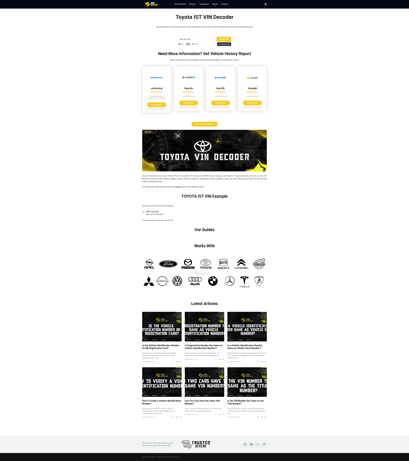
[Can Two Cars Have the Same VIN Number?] (204, 382)
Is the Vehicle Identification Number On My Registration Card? (160, 347)
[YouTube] (251, 444)
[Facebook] (245, 444)
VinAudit (252, 88)
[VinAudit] (252, 83)
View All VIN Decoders (204, 124)
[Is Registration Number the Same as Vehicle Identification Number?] (204, 326)
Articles (146, 340)
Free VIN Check (180, 4)
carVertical (156, 88)
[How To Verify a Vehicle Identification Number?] (162, 382)
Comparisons (204, 4)
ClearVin (188, 88)
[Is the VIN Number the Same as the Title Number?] (247, 382)
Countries (224, 4)
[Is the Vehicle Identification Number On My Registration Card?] (162, 326)
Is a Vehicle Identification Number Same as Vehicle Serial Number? (245, 347)
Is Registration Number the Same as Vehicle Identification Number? (203, 347)
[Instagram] (257, 444)
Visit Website (156, 105)
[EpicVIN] (220, 83)
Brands (215, 4)
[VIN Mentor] (151, 3)
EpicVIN (220, 88)
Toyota (177, 187)
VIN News (155, 340)
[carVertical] (156, 83)
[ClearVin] (188, 83)
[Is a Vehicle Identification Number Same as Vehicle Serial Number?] (247, 326)
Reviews (192, 4)
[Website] (264, 444)
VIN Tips (163, 340)
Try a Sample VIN (224, 44)
